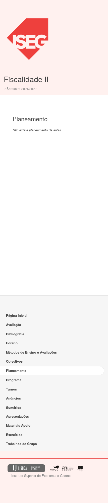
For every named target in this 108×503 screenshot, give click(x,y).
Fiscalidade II (26, 79)
